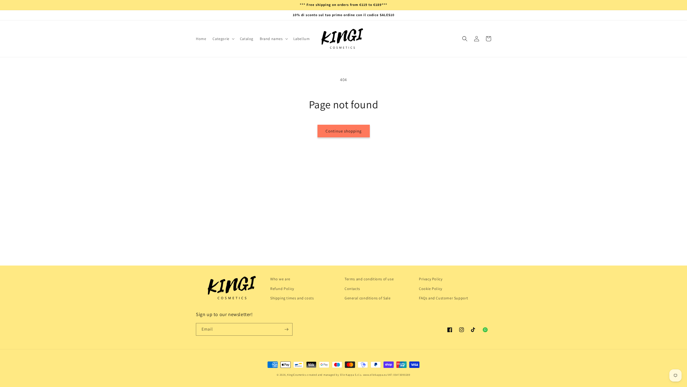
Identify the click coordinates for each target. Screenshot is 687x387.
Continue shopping (344, 131)
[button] (222, 38)
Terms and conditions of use (369, 279)
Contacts (352, 288)
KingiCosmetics (296, 375)
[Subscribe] (286, 329)
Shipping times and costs (292, 298)
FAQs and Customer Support (443, 298)
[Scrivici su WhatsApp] (485, 330)
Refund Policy (282, 288)
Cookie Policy (430, 288)
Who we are (280, 279)
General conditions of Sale (368, 298)
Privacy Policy (430, 279)
